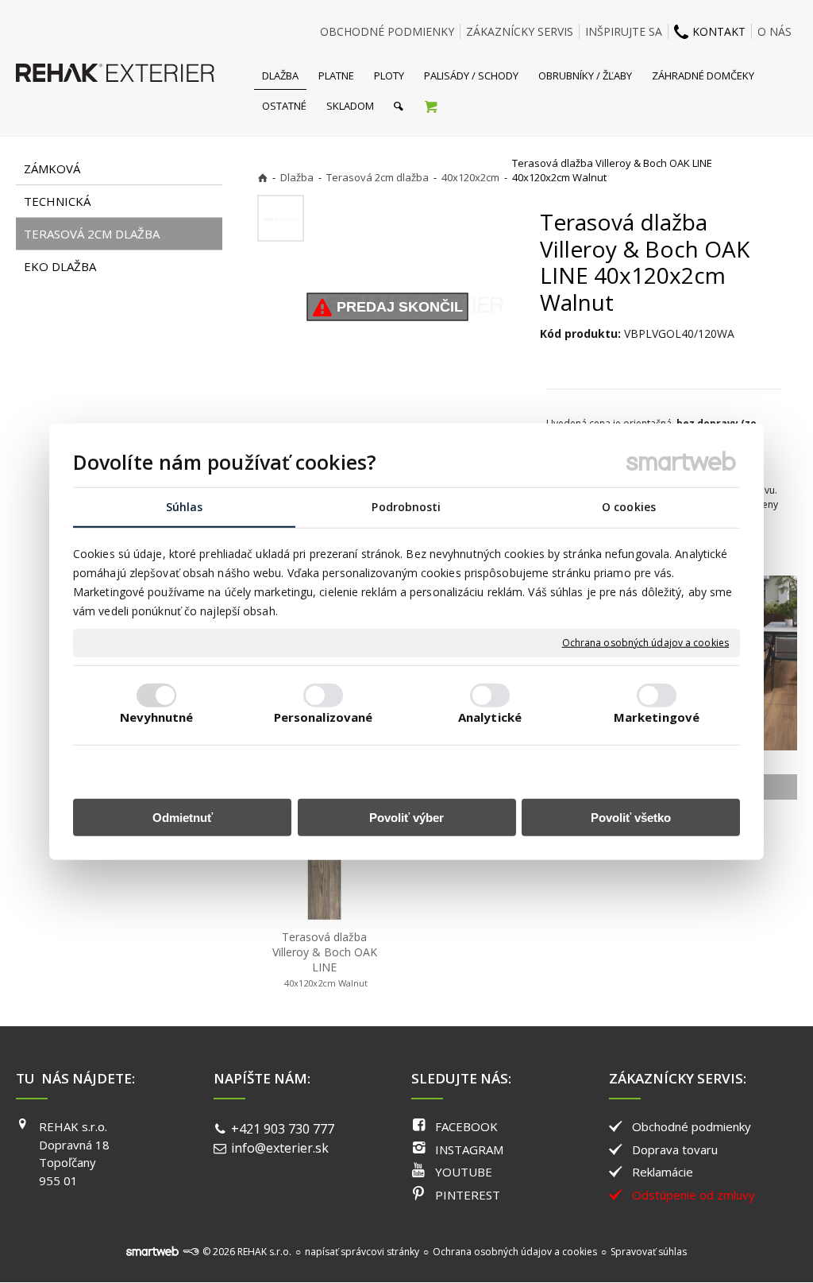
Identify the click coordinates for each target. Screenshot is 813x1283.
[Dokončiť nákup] (430, 105)
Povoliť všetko (631, 817)
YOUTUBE (463, 1172)
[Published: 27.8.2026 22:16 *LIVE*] (190, 1251)
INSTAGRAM (469, 1149)
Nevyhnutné (157, 717)
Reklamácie (662, 1172)
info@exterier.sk (280, 1148)
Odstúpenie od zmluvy (693, 1195)
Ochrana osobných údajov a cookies (645, 643)
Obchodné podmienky (691, 1126)
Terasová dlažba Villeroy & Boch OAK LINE (326, 959)
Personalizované (323, 717)
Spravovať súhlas (649, 1251)
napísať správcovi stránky (362, 1251)
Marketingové (656, 717)
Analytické (490, 717)
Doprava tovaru (675, 1149)
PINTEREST (467, 1195)
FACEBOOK (466, 1126)
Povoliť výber (406, 817)
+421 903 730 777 (282, 1129)
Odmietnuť (182, 817)
